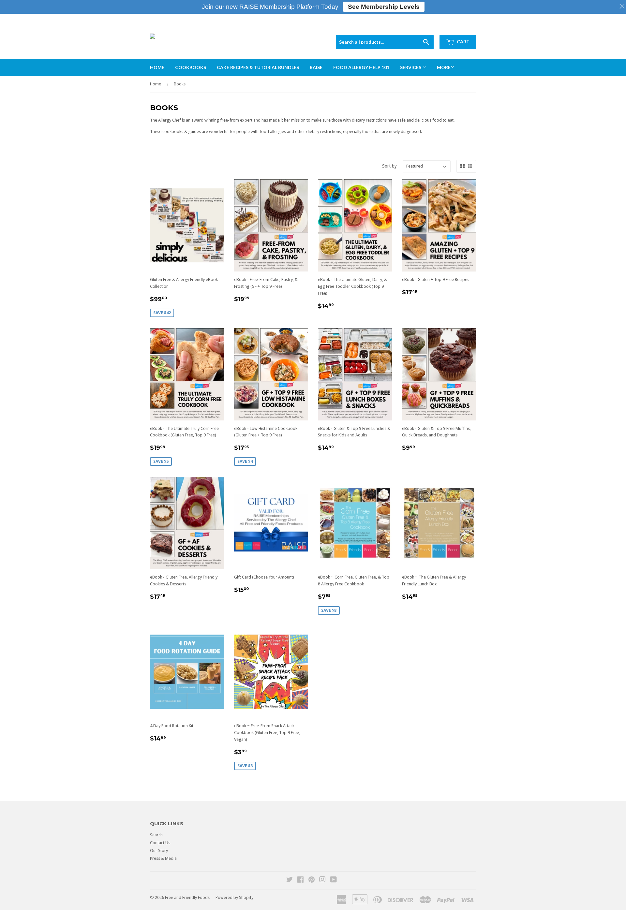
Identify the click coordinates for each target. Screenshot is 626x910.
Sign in (427, 27)
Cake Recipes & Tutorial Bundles (258, 67)
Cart (463, 41)
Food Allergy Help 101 (361, 67)
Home (157, 67)
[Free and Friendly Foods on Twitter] (289, 880)
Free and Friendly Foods (187, 897)
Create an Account (459, 27)
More (444, 67)
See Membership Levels (384, 6)
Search (156, 834)
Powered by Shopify (234, 897)
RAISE (316, 67)
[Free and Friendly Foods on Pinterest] (311, 880)
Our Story (159, 850)
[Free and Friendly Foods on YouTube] (333, 880)
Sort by (389, 166)
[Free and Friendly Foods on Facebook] (300, 880)
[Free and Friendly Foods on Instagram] (322, 880)
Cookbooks (190, 67)
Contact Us (160, 842)
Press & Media (163, 858)
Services (411, 67)
